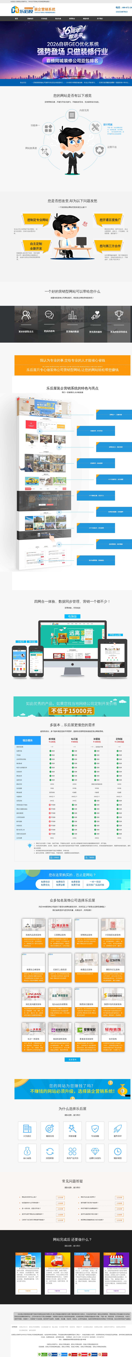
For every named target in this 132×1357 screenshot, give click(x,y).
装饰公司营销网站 (34, 1327)
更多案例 (72, 1060)
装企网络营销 (23, 1330)
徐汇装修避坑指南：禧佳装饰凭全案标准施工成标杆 (84, 82)
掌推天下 (79, 1327)
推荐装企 (72, 18)
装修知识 (30, 18)
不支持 (53, 805)
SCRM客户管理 (63, 1327)
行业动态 (44, 18)
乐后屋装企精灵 (88, 1327)
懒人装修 (55, 1327)
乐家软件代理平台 (109, 1327)
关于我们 (100, 18)
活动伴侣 (72, 1327)
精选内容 (86, 18)
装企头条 (58, 18)
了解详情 (28, 1291)
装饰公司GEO (23, 1327)
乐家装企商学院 (121, 1327)
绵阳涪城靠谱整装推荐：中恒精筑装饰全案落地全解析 (51, 82)
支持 (53, 751)
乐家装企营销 (98, 1327)
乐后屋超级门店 (46, 1327)
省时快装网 (32, 1330)
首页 (16, 18)
